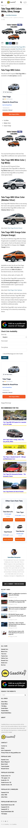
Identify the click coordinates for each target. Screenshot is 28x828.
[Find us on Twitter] (3, 821)
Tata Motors (19, 49)
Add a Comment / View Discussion (14, 584)
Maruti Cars (4, 651)
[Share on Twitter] (13, 43)
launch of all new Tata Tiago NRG (15, 47)
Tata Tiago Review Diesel (15, 228)
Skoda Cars (4, 662)
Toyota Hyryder (5, 766)
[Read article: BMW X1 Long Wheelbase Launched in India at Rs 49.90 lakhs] (4, 595)
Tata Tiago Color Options (15, 290)
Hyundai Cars (4, 649)
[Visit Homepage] (11, 2)
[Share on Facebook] (10, 43)
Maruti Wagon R (5, 762)
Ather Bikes (4, 701)
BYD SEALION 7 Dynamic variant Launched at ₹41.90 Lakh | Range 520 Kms (17, 616)
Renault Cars (4, 660)
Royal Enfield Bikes (6, 713)
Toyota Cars (4, 656)
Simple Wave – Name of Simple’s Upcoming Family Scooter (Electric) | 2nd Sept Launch (17, 624)
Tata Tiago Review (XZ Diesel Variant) (13, 491)
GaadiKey (7, 824)
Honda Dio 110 (5, 780)
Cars (5, 5)
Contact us (4, 746)
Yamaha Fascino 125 (6, 784)
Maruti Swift (4, 764)
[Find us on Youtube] (5, 821)
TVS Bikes (4, 706)
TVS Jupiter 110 (5, 778)
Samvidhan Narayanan (11, 15)
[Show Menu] (2, 2)
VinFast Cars (4, 658)
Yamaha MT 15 (5, 809)
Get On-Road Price (7, 105)
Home (2, 5)
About (2, 748)
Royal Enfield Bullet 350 (7, 811)
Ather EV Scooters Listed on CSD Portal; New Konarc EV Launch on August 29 (16, 633)
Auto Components (6, 750)
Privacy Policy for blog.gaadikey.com (11, 752)
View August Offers (14, 114)
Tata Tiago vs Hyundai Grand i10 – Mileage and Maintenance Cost (14, 458)
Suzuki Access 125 (6, 782)
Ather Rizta (4, 797)
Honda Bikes (4, 704)
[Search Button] (21, 2)
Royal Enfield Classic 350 (7, 805)
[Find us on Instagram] (7, 821)
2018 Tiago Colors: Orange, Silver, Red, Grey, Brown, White (13, 440)
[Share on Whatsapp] (7, 43)
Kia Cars (3, 665)
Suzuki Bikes (4, 708)
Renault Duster (5, 768)
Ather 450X (4, 795)
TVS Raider (4, 814)
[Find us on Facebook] (1, 821)
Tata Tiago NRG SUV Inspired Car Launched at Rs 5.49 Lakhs (14, 423)
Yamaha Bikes (4, 710)
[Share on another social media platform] (16, 43)
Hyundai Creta (5, 759)
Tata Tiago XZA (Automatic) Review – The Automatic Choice (14, 475)
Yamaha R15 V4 (5, 807)
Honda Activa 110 (5, 775)
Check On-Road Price (8, 519)
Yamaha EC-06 (5, 792)
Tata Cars (3, 654)
